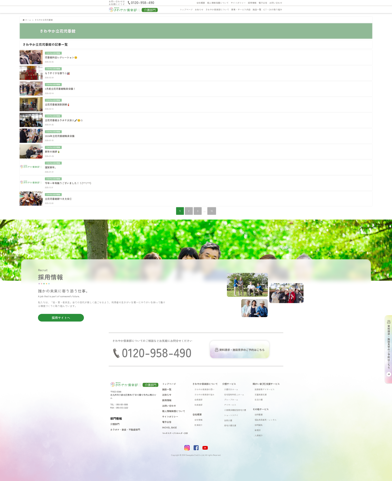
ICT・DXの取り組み (272, 9)
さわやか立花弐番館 (53, 53)
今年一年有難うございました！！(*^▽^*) (68, 183)
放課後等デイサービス (265, 389)
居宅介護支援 (230, 425)
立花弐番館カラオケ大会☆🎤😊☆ (64, 120)
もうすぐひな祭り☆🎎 (57, 73)
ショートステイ (231, 415)
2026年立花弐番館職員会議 (59, 136)
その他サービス (261, 409)
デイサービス (230, 404)
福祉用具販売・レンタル (266, 419)
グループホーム (231, 399)
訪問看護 (259, 414)
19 (212, 211)
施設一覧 (257, 9)
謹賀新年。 (51, 167)
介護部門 (114, 424)
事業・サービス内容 (241, 9)
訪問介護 (228, 420)
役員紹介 (198, 425)
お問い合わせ (275, 2)
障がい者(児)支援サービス (266, 383)
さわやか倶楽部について (217, 9)
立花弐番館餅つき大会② (58, 199)
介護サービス (229, 383)
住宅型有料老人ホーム (234, 394)
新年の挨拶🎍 (52, 151)
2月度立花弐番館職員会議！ (60, 89)
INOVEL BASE (169, 427)
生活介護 (259, 399)
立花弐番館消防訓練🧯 (57, 104)
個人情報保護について (218, 2)
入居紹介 (259, 435)
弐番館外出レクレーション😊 (61, 57)
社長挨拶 (198, 404)
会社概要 (200, 2)
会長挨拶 (198, 399)
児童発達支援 (261, 394)
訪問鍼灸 (259, 425)
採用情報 (252, 2)
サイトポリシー (238, 2)
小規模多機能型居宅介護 (235, 410)
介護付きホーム (231, 389)
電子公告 (263, 2)
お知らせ (199, 9)
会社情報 (198, 419)
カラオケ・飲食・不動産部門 (125, 429)
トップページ (186, 9)
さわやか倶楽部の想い (204, 389)
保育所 (258, 430)
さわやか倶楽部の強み (204, 394)
